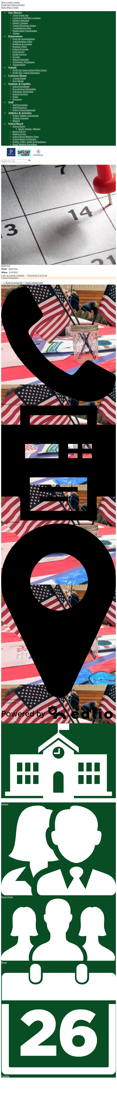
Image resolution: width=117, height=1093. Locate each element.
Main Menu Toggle (10, 7)
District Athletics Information (26, 115)
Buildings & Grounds (22, 44)
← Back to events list (12, 283)
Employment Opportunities (25, 31)
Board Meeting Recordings (25, 144)
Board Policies (19, 131)
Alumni (16, 33)
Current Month (19, 78)
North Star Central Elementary (26, 73)
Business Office (20, 46)
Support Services (20, 94)
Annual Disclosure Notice (24, 25)
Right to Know (19, 134)
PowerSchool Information (24, 89)
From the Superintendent (24, 39)
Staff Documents (20, 105)
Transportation (19, 64)
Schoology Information (23, 91)
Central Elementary (10, 278)
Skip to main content (10, 2)
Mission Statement (21, 20)
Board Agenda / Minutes (29, 129)
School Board (19, 126)
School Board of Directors (24, 139)
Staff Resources (20, 107)
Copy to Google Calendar (12, 275)
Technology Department (23, 62)
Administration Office (22, 41)
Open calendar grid (34, 283)
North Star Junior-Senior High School (30, 70)
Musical (16, 121)
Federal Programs (20, 49)
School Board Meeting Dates (26, 136)
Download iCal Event (37, 275)
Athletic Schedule (21, 118)
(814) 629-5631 (15, 404)
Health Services (20, 54)
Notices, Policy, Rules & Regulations (29, 142)
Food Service (19, 52)
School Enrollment (21, 86)
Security (16, 57)
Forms (15, 97)
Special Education (21, 59)
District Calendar (20, 23)
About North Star (20, 15)
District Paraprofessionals (24, 110)
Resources (17, 99)
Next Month (18, 81)
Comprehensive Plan (22, 28)
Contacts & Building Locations (27, 18)
